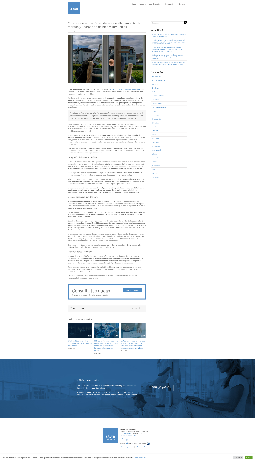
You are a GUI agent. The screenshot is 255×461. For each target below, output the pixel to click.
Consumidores (157, 103)
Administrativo (157, 76)
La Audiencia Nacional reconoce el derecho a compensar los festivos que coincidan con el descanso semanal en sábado (167, 49)
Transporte (155, 177)
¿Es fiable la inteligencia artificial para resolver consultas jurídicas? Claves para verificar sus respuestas (167, 57)
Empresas (155, 115)
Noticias (85, 31)
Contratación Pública (159, 107)
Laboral (154, 154)
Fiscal (154, 134)
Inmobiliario (78, 31)
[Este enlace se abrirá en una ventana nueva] (131, 443)
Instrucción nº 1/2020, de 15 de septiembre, (124, 89)
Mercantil (155, 158)
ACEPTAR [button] (248, 457)
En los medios (156, 119)
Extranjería (155, 123)
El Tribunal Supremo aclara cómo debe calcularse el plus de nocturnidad (80, 343)
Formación (155, 138)
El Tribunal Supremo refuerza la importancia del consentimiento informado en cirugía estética (168, 63)
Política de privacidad (127, 447)
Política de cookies (141, 447)
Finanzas (155, 131)
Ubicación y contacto (128, 436)
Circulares (155, 88)
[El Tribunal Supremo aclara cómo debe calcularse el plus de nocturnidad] (80, 330)
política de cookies (140, 458)
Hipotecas (155, 142)
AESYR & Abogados (158, 80)
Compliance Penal (158, 96)
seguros (154, 173)
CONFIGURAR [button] (238, 457)
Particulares (156, 165)
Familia (154, 127)
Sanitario (155, 169)
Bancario (155, 84)
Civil (153, 92)
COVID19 (155, 111)
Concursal (155, 99)
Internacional (156, 150)
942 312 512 (127, 434)
